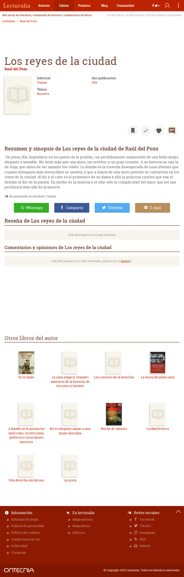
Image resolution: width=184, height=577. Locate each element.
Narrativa (43, 94)
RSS (142, 539)
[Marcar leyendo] (132, 130)
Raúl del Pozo (28, 21)
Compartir (74, 207)
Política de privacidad (27, 526)
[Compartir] (156, 5)
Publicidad (19, 546)
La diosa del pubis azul (157, 377)
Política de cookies (25, 532)
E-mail (155, 207)
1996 (94, 82)
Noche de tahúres (114, 428)
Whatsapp (34, 207)
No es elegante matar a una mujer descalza (70, 430)
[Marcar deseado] (158, 130)
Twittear (115, 207)
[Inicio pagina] (178, 511)
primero (125, 261)
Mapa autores (82, 519)
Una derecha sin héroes (26, 480)
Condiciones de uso (25, 539)
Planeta (42, 82)
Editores (78, 532)
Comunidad (125, 5)
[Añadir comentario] (171, 130)
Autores (44, 5)
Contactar (18, 552)
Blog (104, 5)
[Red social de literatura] (17, 5)
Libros (64, 5)
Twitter (145, 526)
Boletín (144, 546)
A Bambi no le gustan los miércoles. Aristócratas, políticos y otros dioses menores (26, 435)
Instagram (147, 532)
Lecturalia (8, 21)
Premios (84, 5)
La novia (70, 480)
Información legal (24, 519)
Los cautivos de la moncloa (114, 377)
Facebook (147, 519)
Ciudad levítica (157, 428)
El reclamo (26, 377)
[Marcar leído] (145, 130)
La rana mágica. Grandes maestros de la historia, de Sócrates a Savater (70, 381)
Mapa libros (81, 526)
